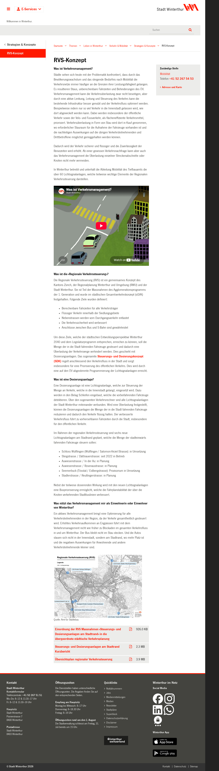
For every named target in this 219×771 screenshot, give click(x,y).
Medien (110, 701)
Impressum (112, 726)
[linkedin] (158, 714)
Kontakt (166, 766)
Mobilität (165, 74)
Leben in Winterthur (93, 45)
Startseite (58, 45)
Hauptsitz (12, 709)
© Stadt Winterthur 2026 (20, 766)
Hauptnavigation (8, 9)
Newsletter (111, 705)
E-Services (29, 9)
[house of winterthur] (116, 744)
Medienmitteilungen (115, 697)
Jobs (108, 692)
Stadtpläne (111, 709)
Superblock (111, 714)
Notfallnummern (114, 688)
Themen (73, 45)
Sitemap (194, 766)
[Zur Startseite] (148, 7)
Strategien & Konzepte (144, 45)
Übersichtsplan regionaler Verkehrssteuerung (83, 659)
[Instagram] (169, 703)
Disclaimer (111, 722)
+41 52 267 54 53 (181, 78)
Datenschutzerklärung (117, 718)
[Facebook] (158, 703)
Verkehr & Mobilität (118, 45)
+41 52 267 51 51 (32, 695)
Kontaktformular (15, 691)
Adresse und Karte (172, 87)
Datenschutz (180, 766)
